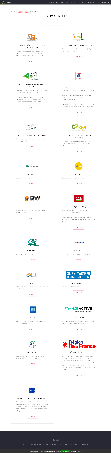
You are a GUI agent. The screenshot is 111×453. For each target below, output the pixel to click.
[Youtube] (54, 440)
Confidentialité (84, 444)
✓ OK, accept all (65, 451)
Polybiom (9, 2)
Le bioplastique (93, 2)
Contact (103, 2)
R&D (67, 2)
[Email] (57, 440)
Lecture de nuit (55, 22)
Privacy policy (80, 451)
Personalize (73, 451)
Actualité (74, 2)
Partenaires (82, 2)
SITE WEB (32, 61)
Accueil (51, 2)
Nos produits (60, 2)
